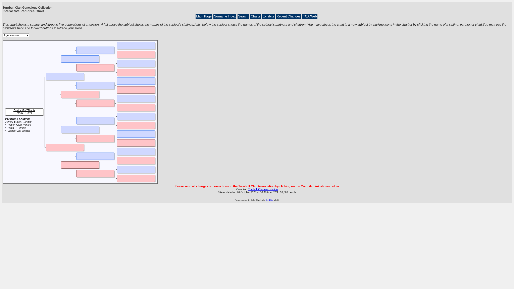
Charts (255, 16)
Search (243, 16)
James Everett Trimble (18, 121)
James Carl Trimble (19, 130)
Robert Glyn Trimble (19, 124)
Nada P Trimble (17, 127)
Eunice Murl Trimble (24, 110)
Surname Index (225, 16)
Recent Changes (288, 16)
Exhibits (268, 16)
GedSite (269, 200)
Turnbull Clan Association (263, 189)
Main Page (204, 16)
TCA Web (310, 16)
